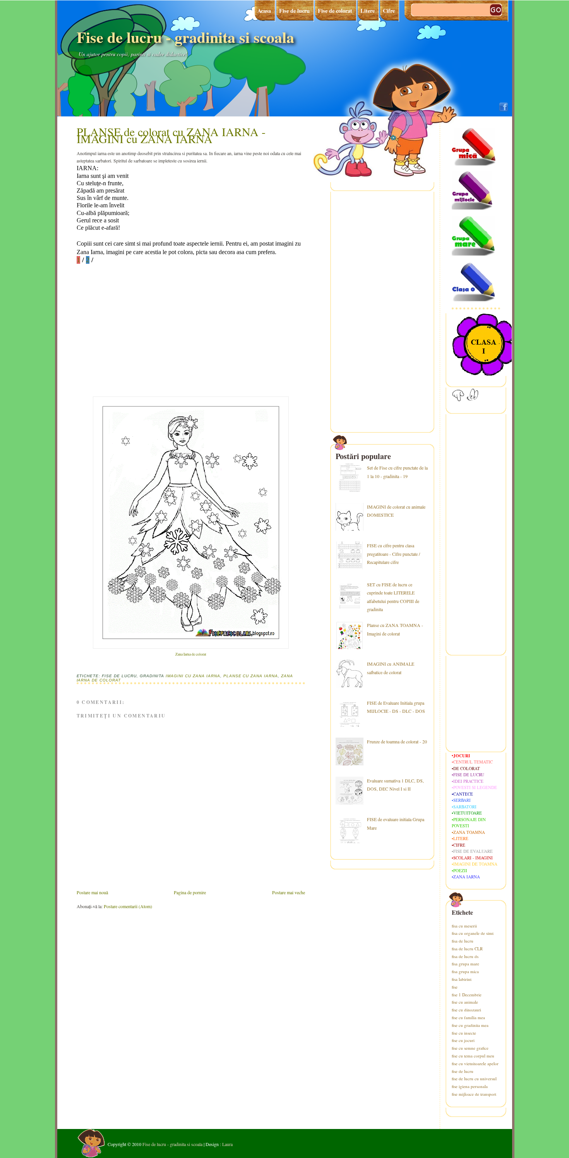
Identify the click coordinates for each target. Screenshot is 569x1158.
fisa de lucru (462, 941)
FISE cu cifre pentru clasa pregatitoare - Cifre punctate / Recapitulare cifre (393, 553)
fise (455, 987)
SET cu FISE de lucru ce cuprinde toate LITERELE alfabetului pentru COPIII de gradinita (393, 597)
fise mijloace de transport (474, 1094)
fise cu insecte (464, 1033)
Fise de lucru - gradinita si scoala (185, 37)
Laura (227, 1144)
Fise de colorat (335, 11)
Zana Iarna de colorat (190, 654)
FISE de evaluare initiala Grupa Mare (395, 823)
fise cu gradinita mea (470, 1025)
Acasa (264, 11)
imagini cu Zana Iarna (193, 676)
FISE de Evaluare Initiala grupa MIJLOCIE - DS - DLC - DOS (396, 707)
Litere (367, 11)
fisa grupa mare (465, 964)
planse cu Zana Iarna (250, 676)
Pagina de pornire (190, 892)
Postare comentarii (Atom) (128, 906)
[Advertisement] (135, 344)
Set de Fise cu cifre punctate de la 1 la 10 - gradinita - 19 (397, 472)
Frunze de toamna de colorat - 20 (397, 741)
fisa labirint (461, 979)
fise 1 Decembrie (467, 994)
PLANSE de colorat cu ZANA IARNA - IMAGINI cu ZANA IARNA (171, 135)
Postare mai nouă (92, 892)
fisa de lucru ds (465, 956)
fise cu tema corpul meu (473, 1056)
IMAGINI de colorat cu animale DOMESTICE (396, 511)
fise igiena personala (470, 1086)
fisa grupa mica (465, 971)
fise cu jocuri (463, 1040)
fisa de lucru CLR (467, 948)
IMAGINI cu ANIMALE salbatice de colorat (390, 668)
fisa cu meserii (464, 926)
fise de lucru (462, 1071)
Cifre (389, 11)
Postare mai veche (288, 892)
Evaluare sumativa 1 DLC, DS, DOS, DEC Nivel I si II (395, 784)
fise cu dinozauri (466, 1010)
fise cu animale (465, 1002)
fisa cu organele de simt (473, 933)
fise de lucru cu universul (474, 1078)
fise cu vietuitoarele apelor (475, 1063)
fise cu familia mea (468, 1017)
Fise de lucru (294, 11)
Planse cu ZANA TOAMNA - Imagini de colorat (395, 629)
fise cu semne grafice (470, 1048)
